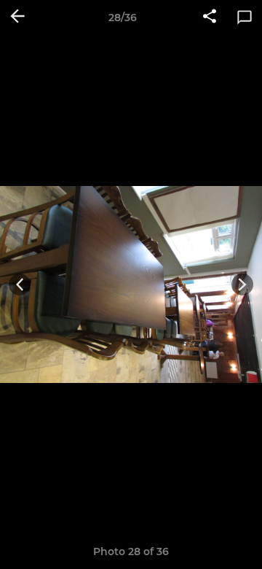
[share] (209, 17)
